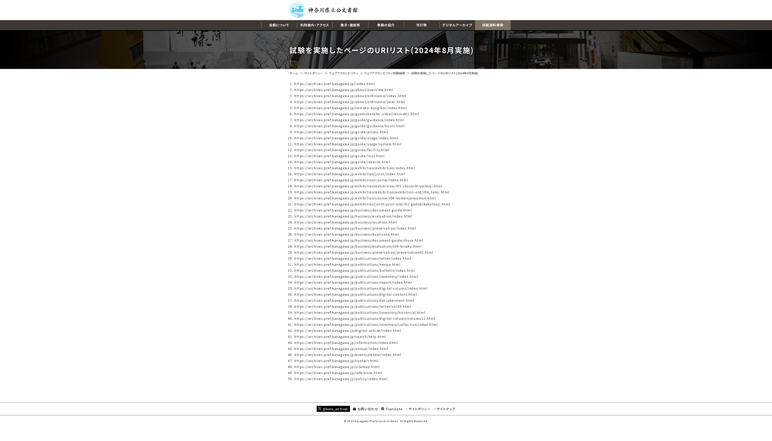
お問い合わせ (367, 408)
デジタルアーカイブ (457, 25)
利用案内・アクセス (314, 25)
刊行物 (421, 25)
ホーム (294, 73)
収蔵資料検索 (493, 25)
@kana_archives (335, 408)
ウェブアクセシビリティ (343, 73)
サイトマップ (446, 408)
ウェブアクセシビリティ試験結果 (384, 73)
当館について (279, 25)
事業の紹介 (386, 25)
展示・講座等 (350, 25)
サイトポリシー (313, 73)
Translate (394, 408)
